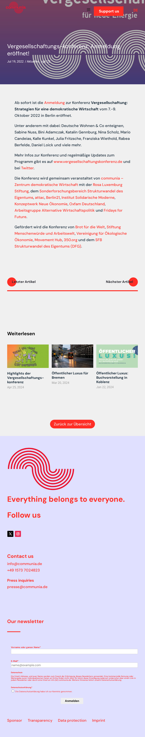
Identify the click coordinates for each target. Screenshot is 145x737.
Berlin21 (53, 197)
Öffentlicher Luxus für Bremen (70, 375)
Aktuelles (33, 61)
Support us (109, 11)
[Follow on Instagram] (18, 534)
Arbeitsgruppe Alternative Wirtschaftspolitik (55, 210)
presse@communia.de (27, 586)
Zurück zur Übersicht (72, 424)
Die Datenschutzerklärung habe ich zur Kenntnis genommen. (43, 691)
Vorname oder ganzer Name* (26, 647)
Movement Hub (48, 239)
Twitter (27, 168)
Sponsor (14, 720)
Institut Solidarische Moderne (88, 197)
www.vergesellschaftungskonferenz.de (88, 161)
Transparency (40, 720)
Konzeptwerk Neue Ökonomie (41, 203)
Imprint (98, 720)
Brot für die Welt (90, 227)
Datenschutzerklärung (111, 680)
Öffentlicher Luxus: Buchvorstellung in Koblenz (112, 377)
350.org (70, 239)
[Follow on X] (10, 534)
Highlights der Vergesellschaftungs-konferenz (25, 377)
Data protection (72, 720)
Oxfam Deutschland (87, 203)
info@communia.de (24, 563)
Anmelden (72, 701)
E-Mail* (15, 661)
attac (39, 197)
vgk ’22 (45, 61)
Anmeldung (54, 102)
